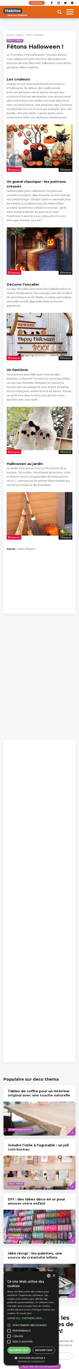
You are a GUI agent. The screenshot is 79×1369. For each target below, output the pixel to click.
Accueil (10, 35)
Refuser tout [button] (44, 1350)
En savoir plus (24, 1313)
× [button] (53, 1275)
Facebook (51, 3)
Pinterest (72, 3)
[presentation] (39, 1110)
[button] (31, 1318)
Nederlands (36, 3)
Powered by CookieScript (31, 1361)
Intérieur (20, 35)
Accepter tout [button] (19, 1350)
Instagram (58, 3)
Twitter (65, 3)
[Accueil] (15, 12)
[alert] (31, 1318)
